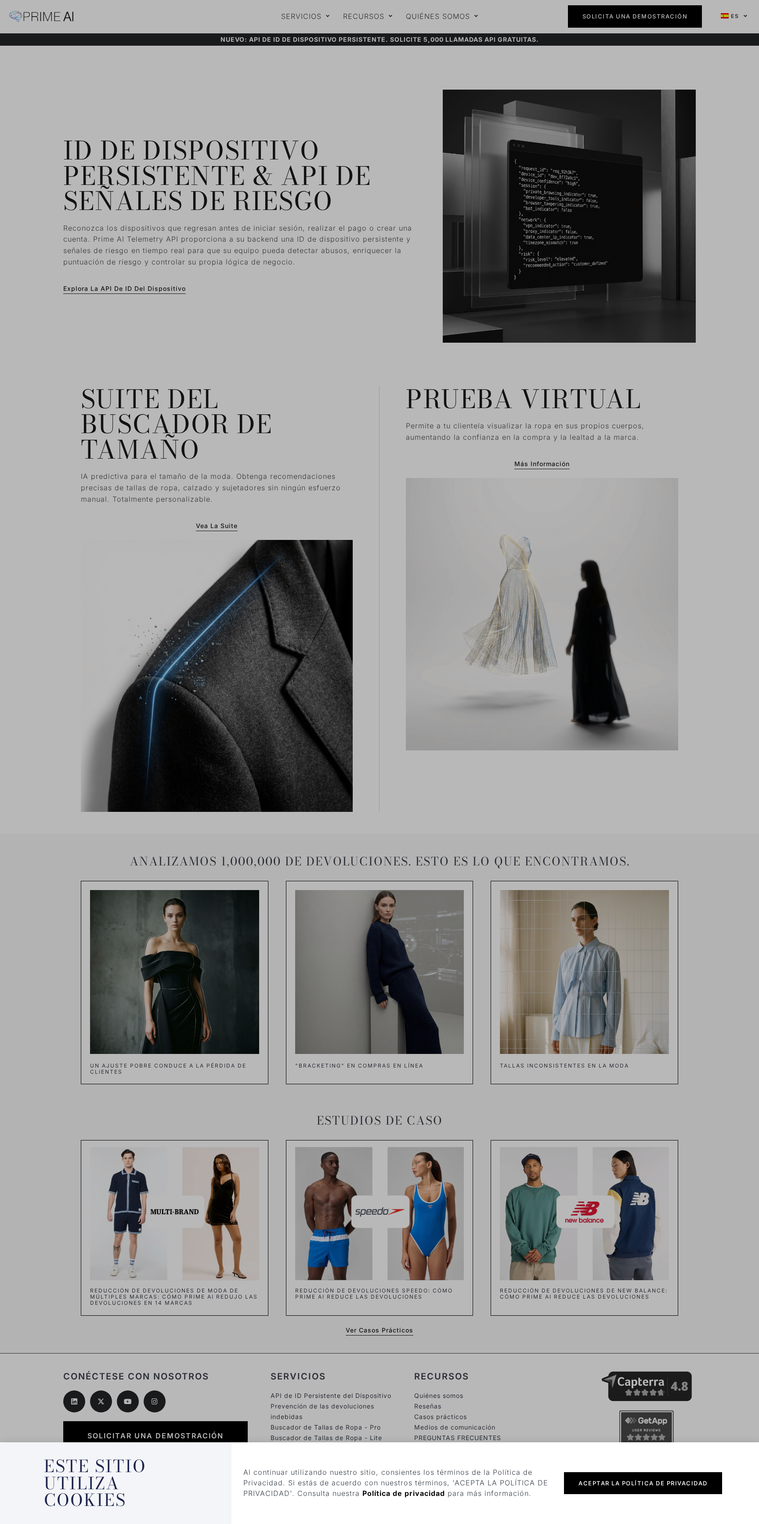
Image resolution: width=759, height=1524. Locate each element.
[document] (379, 762)
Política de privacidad (403, 1493)
